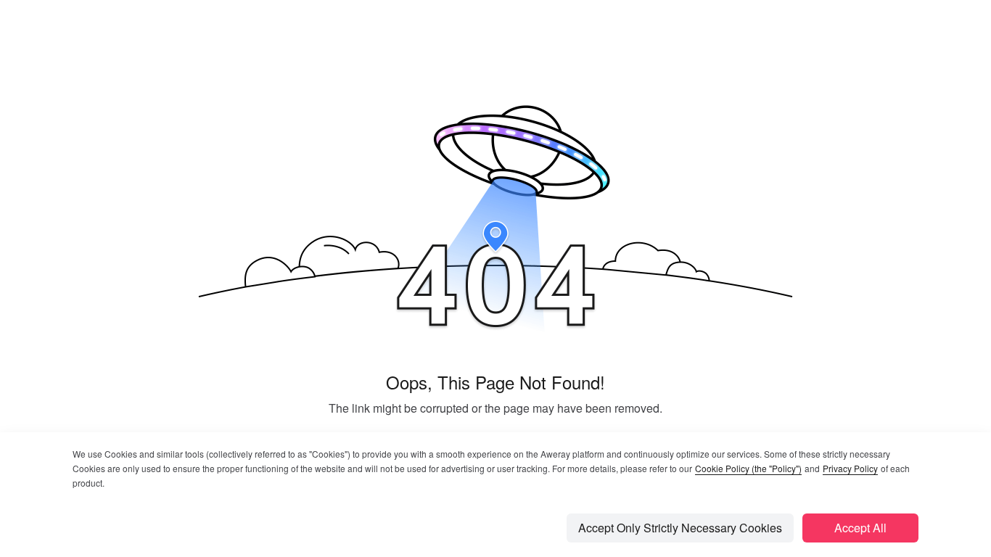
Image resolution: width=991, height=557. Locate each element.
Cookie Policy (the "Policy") (748, 468)
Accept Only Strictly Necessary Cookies (680, 527)
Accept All (860, 527)
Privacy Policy (850, 468)
